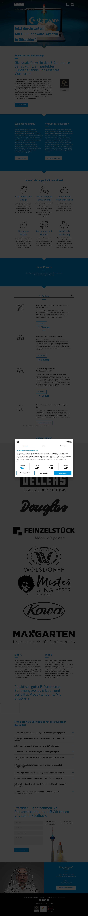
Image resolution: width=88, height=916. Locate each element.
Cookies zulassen (62, 473)
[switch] (37, 468)
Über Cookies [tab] (63, 446)
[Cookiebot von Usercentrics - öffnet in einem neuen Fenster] (66, 442)
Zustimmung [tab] (25, 446)
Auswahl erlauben (44, 473)
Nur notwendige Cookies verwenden (25, 473)
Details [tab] (44, 446)
